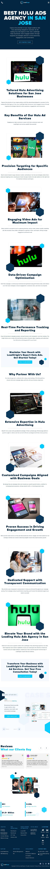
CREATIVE (3, 827)
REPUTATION (16, 849)
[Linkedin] (48, 863)
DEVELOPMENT (29, 849)
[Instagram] (46, 863)
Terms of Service (45, 866)
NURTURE (3, 849)
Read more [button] (4, 766)
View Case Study (12, 714)
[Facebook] (40, 863)
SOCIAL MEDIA (34, 827)
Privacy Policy (38, 866)
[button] (41, 748)
